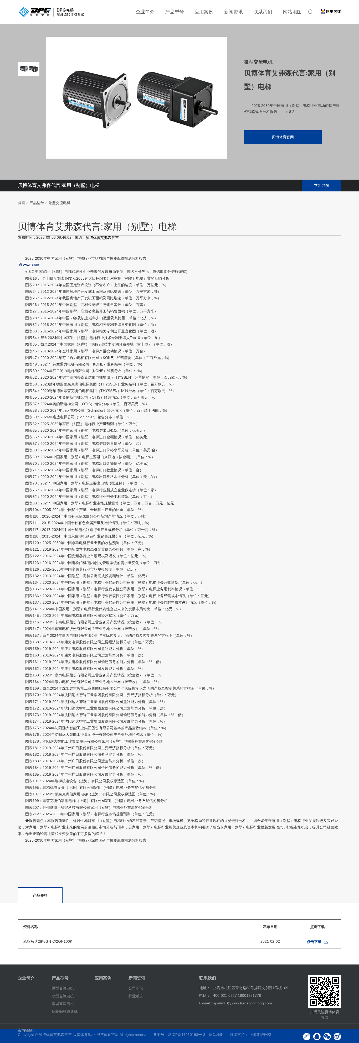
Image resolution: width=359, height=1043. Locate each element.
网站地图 (292, 11)
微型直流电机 (63, 1004)
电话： (204, 995)
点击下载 (314, 941)
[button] (28, 149)
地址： (204, 988)
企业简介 (145, 11)
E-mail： (206, 1003)
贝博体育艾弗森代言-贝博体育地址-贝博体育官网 (79, 1034)
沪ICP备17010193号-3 (186, 1034)
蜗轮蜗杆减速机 (65, 1011)
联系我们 (262, 11)
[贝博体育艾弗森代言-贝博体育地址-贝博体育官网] (51, 12)
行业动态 (136, 996)
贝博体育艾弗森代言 (102, 238)
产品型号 (174, 11)
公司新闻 (136, 988)
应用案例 (203, 11)
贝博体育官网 (283, 137)
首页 (21, 203)
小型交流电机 (63, 996)
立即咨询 (321, 185)
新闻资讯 (233, 11)
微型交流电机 (59, 203)
